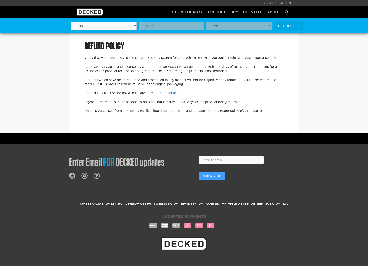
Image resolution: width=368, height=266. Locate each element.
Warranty (114, 204)
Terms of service (241, 204)
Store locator (187, 12)
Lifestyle (252, 12)
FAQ (285, 204)
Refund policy (268, 204)
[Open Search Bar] (286, 12)
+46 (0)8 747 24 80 (272, 3)
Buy (234, 12)
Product (217, 12)
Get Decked (288, 26)
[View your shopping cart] (290, 3)
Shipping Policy (166, 204)
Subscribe (212, 176)
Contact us (168, 93)
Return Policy (191, 204)
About (273, 12)
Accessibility (215, 204)
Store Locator (92, 204)
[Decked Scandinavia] (97, 12)
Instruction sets (138, 204)
